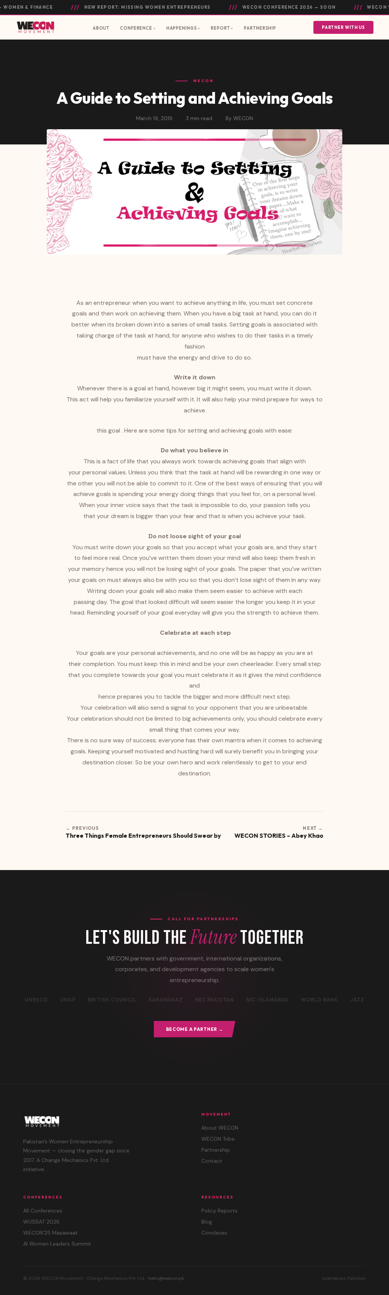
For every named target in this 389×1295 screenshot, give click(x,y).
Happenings (181, 28)
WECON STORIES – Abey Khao (278, 835)
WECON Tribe (218, 1138)
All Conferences (42, 1210)
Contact (211, 1160)
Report (220, 28)
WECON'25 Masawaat (50, 1232)
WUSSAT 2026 (41, 1221)
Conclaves (214, 1232)
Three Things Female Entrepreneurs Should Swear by (143, 835)
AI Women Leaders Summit (57, 1243)
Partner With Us (343, 27)
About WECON (219, 1127)
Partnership (260, 28)
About (101, 28)
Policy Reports (219, 1210)
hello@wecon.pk (166, 1278)
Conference (136, 28)
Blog (206, 1221)
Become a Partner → (194, 1029)
